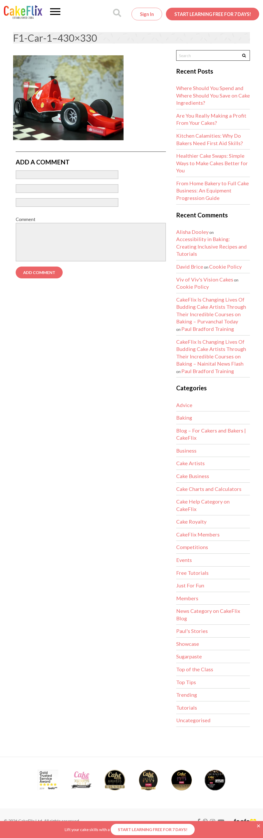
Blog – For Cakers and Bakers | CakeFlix (211, 434)
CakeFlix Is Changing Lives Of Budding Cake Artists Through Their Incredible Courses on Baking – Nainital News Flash (211, 353)
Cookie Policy (225, 266)
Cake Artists (190, 463)
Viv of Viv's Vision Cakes (204, 279)
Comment (25, 219)
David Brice (189, 266)
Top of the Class (194, 669)
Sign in (147, 14)
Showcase (187, 644)
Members (187, 598)
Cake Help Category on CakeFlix (203, 505)
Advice (184, 405)
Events (184, 560)
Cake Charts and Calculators (208, 489)
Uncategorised (193, 720)
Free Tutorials (192, 573)
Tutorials (186, 707)
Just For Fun (190, 585)
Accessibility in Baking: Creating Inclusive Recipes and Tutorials (211, 246)
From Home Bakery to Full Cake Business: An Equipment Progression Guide (212, 190)
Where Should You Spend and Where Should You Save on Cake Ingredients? (213, 95)
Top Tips (186, 682)
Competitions (192, 547)
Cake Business (192, 476)
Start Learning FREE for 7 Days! (212, 14)
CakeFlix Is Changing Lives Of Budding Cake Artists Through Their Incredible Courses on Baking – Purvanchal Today (211, 310)
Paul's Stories (192, 631)
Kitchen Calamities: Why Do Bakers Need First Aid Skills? (209, 139)
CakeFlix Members (198, 534)
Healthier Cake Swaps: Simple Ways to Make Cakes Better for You (212, 163)
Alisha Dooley (192, 232)
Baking (184, 417)
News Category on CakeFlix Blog (208, 614)
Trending (186, 695)
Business (186, 450)
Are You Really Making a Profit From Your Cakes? (211, 119)
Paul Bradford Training (207, 329)
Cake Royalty (191, 521)
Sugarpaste (189, 656)
